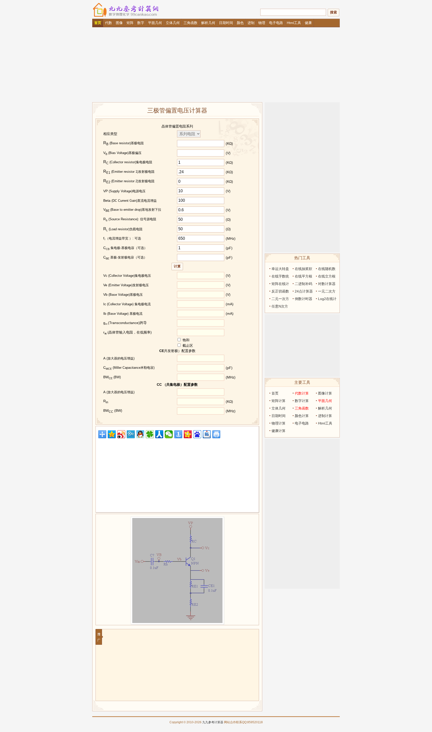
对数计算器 (327, 284)
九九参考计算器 (212, 722)
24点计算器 (304, 291)
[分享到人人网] (159, 434)
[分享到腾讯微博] (131, 434)
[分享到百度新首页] (197, 434)
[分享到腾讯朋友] (150, 434)
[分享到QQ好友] (140, 434)
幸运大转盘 (280, 269)
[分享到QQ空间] (112, 434)
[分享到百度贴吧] (207, 434)
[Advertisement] (216, 65)
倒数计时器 (303, 299)
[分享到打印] (216, 434)
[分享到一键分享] (178, 434)
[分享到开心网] (188, 434)
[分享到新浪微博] (121, 434)
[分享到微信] (169, 434)
